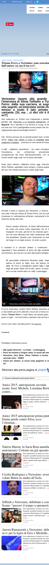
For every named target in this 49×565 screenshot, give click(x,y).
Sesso (40, 11)
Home (4, 1)
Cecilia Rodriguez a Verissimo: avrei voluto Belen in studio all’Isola (25, 476)
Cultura (40, 7)
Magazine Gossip (10, 53)
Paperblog (12, 9)
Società (32, 7)
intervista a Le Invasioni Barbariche (29, 122)
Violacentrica (24, 68)
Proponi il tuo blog (17, 1)
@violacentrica (33, 68)
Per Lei (32, 11)
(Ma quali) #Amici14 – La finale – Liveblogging (24, 350)
